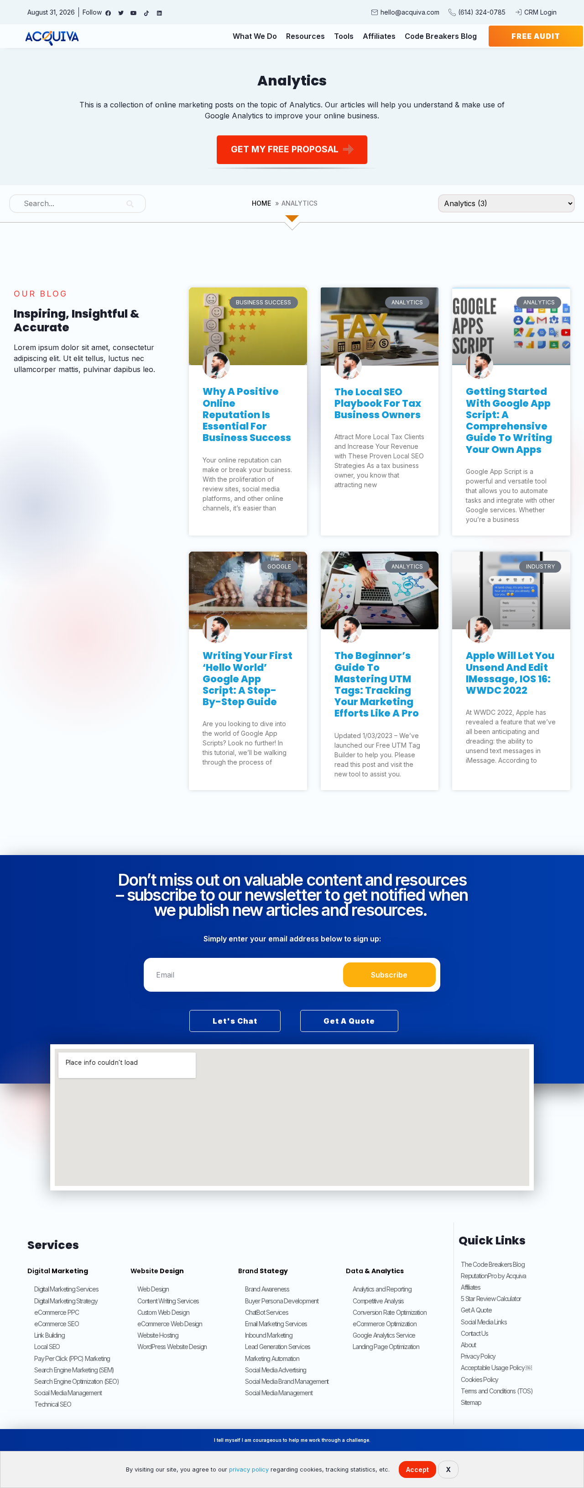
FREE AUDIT (535, 36)
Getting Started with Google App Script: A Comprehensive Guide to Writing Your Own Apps (509, 420)
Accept (417, 1469)
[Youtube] (133, 13)
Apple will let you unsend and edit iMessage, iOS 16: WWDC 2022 (510, 673)
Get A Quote (349, 1021)
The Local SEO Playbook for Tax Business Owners (377, 403)
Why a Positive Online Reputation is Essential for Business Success (247, 414)
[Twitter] (121, 13)
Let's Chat (235, 1021)
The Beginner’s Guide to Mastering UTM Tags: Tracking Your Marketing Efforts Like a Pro (376, 684)
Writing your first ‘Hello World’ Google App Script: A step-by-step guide (247, 678)
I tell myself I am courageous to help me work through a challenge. (292, 1440)
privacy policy (249, 1469)
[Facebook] (108, 13)
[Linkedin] (159, 13)
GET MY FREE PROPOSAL (285, 148)
